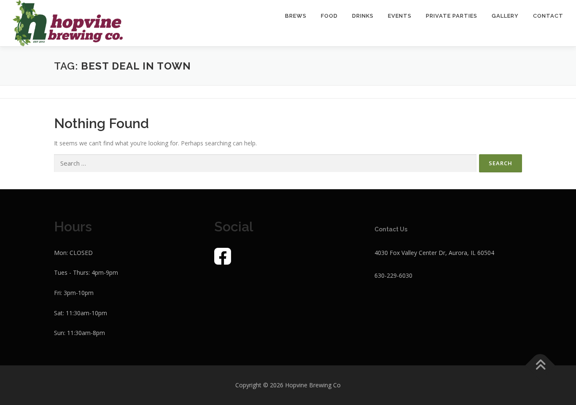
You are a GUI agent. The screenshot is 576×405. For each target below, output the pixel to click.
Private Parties (451, 16)
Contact (548, 16)
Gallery (505, 16)
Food (329, 16)
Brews (296, 16)
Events (400, 16)
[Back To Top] (540, 366)
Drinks (363, 16)
